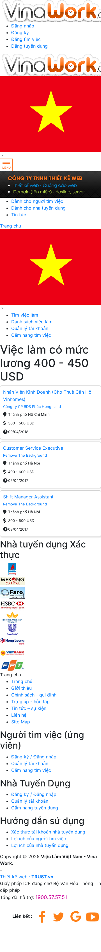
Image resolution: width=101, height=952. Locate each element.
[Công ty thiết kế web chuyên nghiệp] (50, 184)
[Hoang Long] (12, 641)
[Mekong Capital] (12, 580)
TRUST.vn (42, 876)
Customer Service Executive (33, 448)
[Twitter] (58, 916)
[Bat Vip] (12, 616)
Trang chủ (10, 226)
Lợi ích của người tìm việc (38, 838)
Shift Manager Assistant (28, 497)
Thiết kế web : (15, 876)
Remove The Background (25, 455)
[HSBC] (12, 604)
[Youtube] (92, 916)
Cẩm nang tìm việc (31, 335)
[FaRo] (12, 592)
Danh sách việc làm (31, 321)
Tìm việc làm (24, 315)
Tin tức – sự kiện (28, 708)
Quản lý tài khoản (29, 328)
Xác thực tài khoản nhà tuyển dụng (48, 832)
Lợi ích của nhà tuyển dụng (39, 845)
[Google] (75, 916)
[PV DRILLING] (12, 568)
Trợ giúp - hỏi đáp (30, 701)
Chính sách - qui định (33, 695)
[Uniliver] (12, 628)
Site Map (20, 722)
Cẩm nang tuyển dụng (34, 808)
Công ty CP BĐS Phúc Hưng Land (32, 406)
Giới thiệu (21, 688)
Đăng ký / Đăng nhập (33, 757)
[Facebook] (42, 916)
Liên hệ (18, 715)
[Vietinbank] (12, 653)
